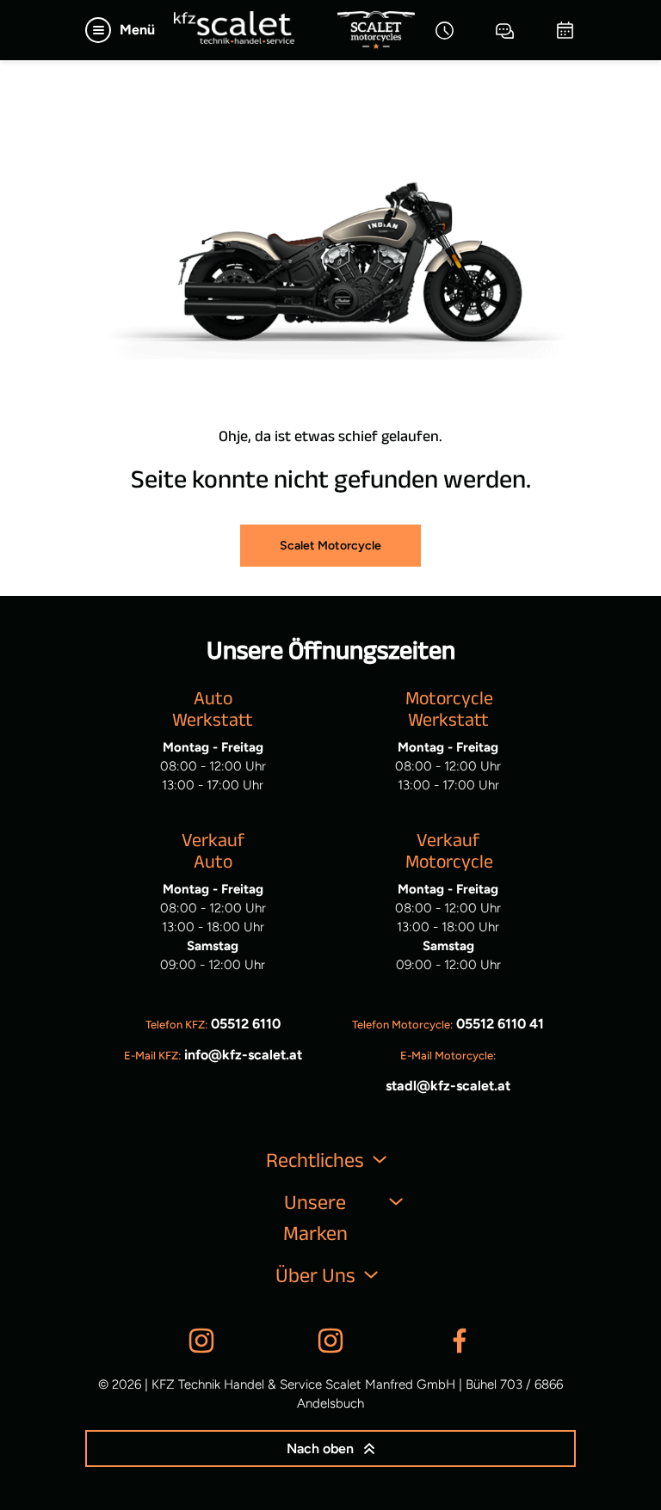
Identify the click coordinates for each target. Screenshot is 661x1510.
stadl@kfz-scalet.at (448, 1085)
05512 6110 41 (500, 1024)
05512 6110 (246, 1024)
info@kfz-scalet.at (243, 1055)
